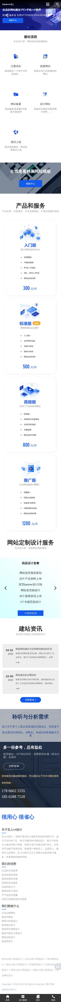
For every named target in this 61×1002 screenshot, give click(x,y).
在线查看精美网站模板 (30, 171)
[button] (28, 27)
